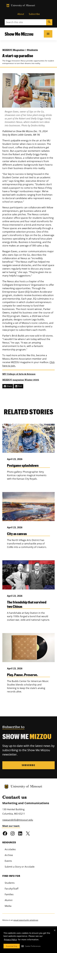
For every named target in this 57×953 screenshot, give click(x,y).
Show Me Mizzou (19, 34)
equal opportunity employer (25, 920)
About (20, 14)
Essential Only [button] (11, 946)
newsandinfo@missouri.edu (17, 819)
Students (32, 50)
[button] (31, 946)
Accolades (10, 849)
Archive (9, 855)
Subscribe (34, 14)
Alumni (8, 900)
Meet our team (11, 826)
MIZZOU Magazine (13, 50)
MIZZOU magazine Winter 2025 (20, 380)
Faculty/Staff (11, 888)
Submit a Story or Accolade (19, 866)
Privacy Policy (10, 939)
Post (20, 386)
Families (9, 894)
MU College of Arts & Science (19, 374)
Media (8, 906)
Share (9, 386)
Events (8, 860)
